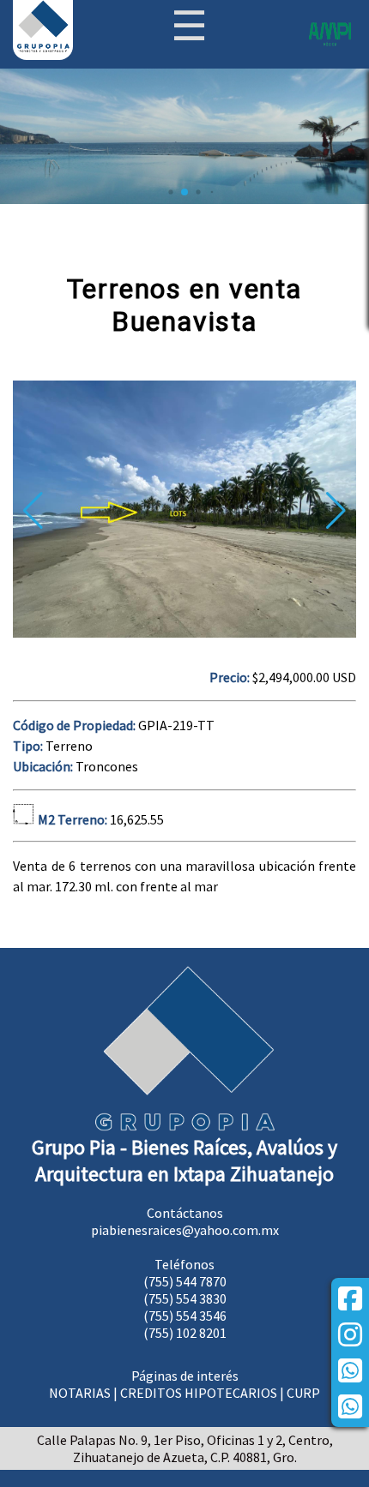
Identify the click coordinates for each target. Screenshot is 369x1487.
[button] (336, 511)
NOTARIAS (80, 1392)
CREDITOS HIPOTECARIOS (198, 1392)
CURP (303, 1392)
